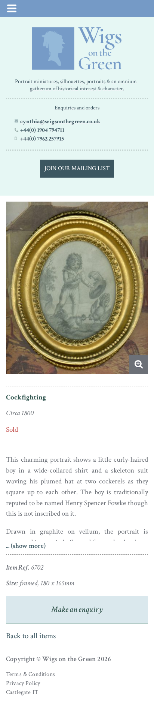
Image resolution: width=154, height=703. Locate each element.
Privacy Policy (23, 683)
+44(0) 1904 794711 (42, 130)
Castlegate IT (22, 692)
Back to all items (31, 636)
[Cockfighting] (77, 48)
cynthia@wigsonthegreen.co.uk (60, 121)
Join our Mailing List (77, 168)
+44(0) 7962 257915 (42, 138)
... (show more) (26, 545)
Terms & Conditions (30, 674)
